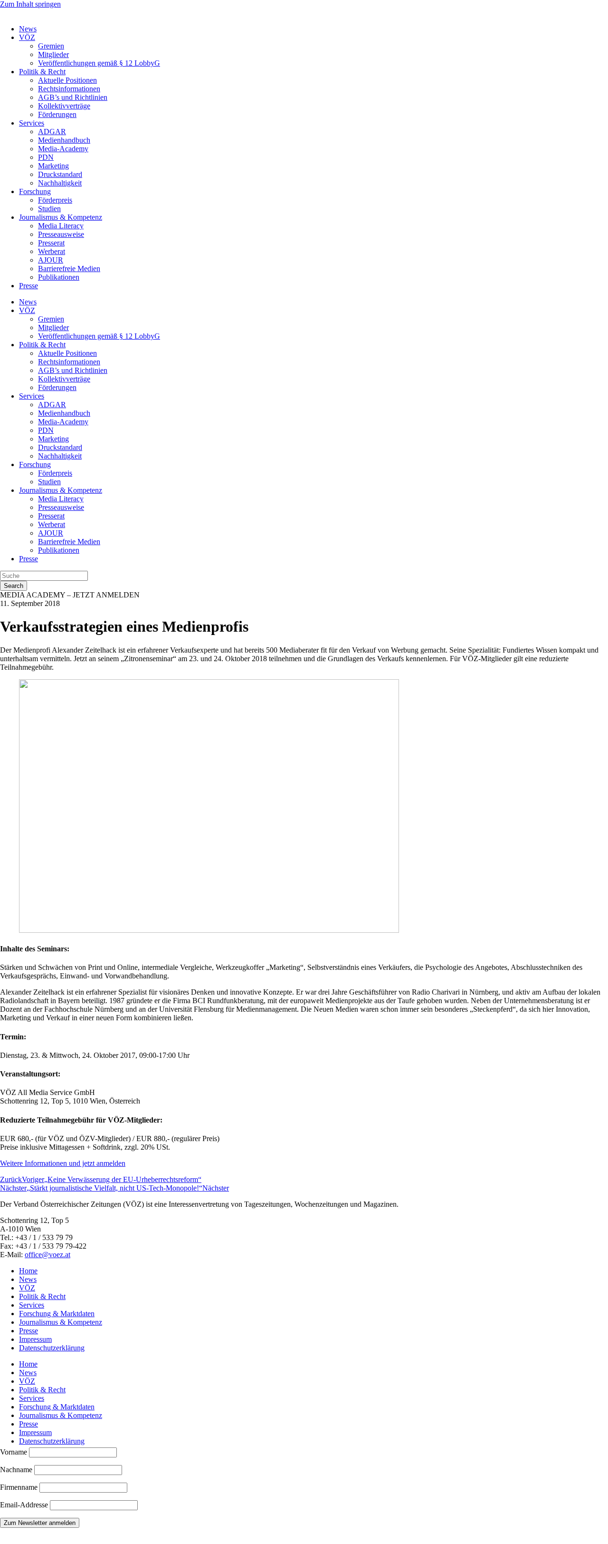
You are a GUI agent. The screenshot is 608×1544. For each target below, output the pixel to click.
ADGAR (52, 131)
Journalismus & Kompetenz (60, 217)
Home (28, 1271)
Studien (49, 209)
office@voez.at (47, 1255)
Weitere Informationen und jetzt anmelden (62, 1163)
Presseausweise (61, 234)
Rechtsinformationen (69, 89)
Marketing (53, 166)
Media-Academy (63, 149)
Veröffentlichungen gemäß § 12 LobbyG (99, 63)
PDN (46, 157)
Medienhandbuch (64, 140)
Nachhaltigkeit (60, 183)
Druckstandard (60, 174)
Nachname (16, 1470)
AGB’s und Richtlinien (72, 97)
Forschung (35, 191)
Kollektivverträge (64, 106)
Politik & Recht (42, 72)
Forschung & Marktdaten (57, 1313)
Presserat (51, 243)
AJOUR (50, 260)
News (28, 29)
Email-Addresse (25, 1505)
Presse (28, 286)
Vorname (13, 1452)
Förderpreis (55, 200)
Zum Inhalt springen (30, 4)
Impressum (35, 1339)
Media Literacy (61, 226)
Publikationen (58, 277)
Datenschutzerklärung (52, 1348)
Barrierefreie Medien (69, 268)
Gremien (51, 46)
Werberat (51, 251)
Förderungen (57, 114)
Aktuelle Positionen (67, 80)
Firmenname (19, 1487)
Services (31, 123)
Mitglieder (53, 54)
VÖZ (27, 37)
